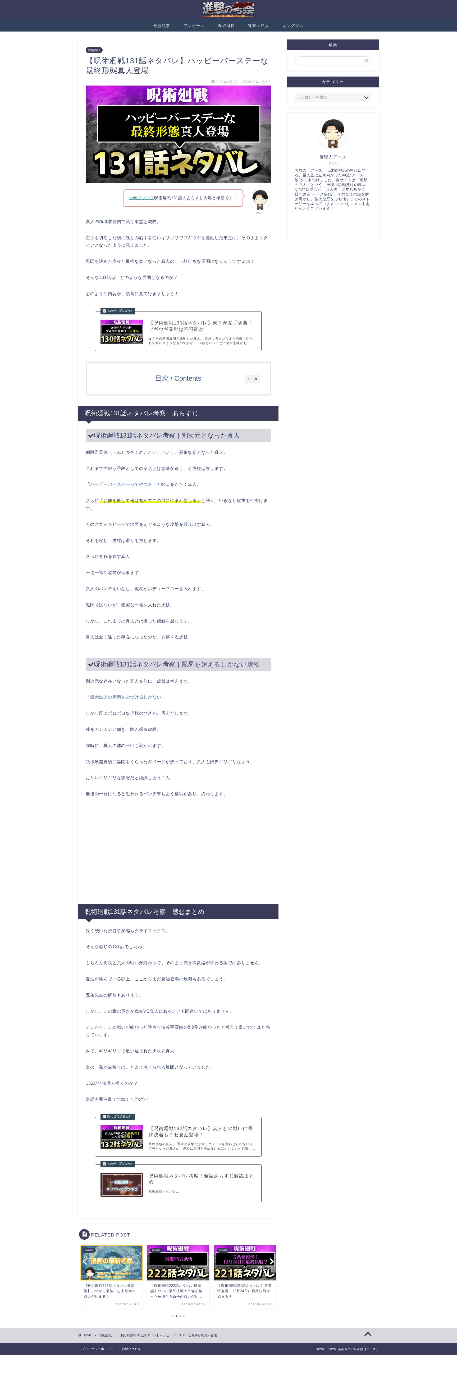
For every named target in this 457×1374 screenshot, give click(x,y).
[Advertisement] (178, 851)
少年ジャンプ (141, 197)
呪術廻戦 (94, 50)
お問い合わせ (131, 1348)
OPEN (252, 378)
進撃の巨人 (258, 26)
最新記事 (161, 26)
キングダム (293, 26)
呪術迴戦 (226, 26)
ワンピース (194, 26)
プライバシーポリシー (98, 1348)
